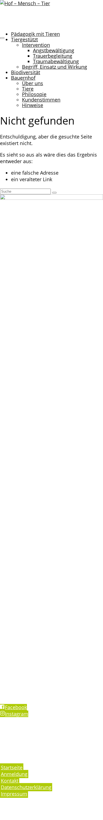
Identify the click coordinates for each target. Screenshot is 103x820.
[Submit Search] (54, 193)
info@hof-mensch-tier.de (29, 671)
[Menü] (2, 38)
